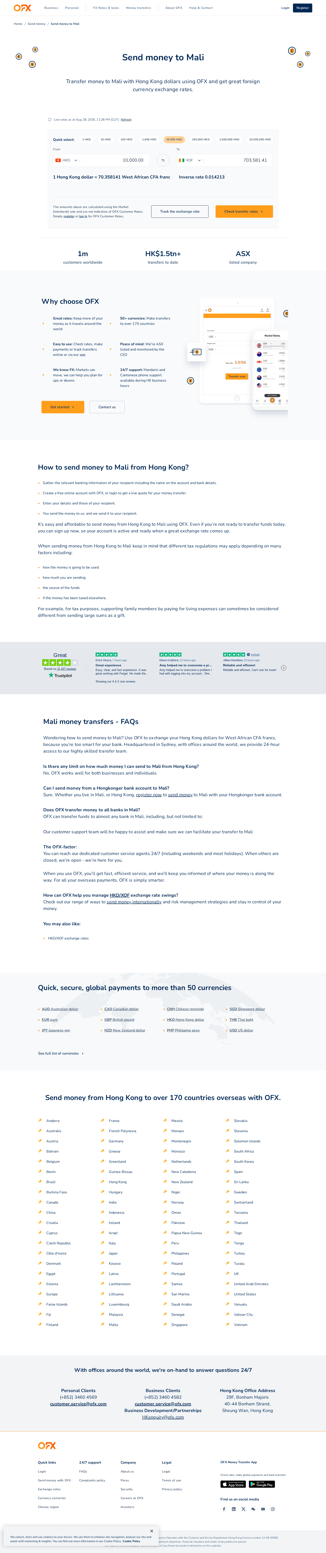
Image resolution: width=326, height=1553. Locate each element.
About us (127, 1471)
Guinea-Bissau (120, 1171)
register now (149, 795)
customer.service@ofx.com (78, 1404)
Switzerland (243, 1202)
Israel (113, 1233)
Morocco (178, 1151)
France (114, 1120)
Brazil (50, 1182)
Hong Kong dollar (185, 1019)
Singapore (179, 1324)
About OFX (173, 8)
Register (303, 8)
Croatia (52, 1222)
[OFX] (22, 8)
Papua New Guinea (186, 1233)
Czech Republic (58, 1243)
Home (18, 24)
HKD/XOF (120, 895)
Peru (175, 1243)
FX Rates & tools (106, 8)
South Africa (244, 1151)
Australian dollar (60, 1009)
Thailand (241, 1222)
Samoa (176, 1284)
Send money (36, 24)
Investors (127, 1507)
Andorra (52, 1120)
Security (127, 1489)
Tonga (239, 1243)
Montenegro (181, 1141)
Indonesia (116, 1212)
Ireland (114, 1222)
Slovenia (241, 1131)
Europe (52, 1294)
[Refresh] (50, 120)
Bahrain (52, 1151)
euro (49, 1019)
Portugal (178, 1273)
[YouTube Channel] (263, 1509)
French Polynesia (122, 1131)
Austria (52, 1141)
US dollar (241, 1030)
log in (83, 216)
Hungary (115, 1192)
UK (236, 1273)
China (50, 1212)
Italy (112, 1243)
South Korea (244, 1161)
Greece (114, 1151)
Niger (175, 1192)
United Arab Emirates (251, 1284)
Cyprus (52, 1233)
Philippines (180, 1253)
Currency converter (52, 1498)
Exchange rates (49, 1489)
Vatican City (243, 1314)
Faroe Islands (57, 1304)
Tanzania (241, 1212)
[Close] (152, 1531)
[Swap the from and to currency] (163, 160)
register (69, 216)
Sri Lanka (241, 1182)
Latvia (113, 1273)
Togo (238, 1233)
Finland (52, 1324)
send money (180, 795)
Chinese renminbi (185, 1009)
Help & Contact (201, 8)
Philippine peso (183, 1030)
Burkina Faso (56, 1192)
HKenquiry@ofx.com (163, 1417)
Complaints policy (92, 1480)
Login (42, 1471)
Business (51, 8)
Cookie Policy (131, 1541)
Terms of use (171, 1480)
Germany (116, 1141)
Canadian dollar (121, 1009)
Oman (176, 1212)
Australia (53, 1131)
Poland (177, 1263)
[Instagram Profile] (272, 1509)
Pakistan (178, 1222)
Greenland (117, 1161)
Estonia (52, 1284)
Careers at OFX (132, 1498)
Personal (72, 8)
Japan (113, 1253)
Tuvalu (239, 1263)
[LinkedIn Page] (233, 1509)
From (56, 149)
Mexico (177, 1120)
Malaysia (116, 1314)
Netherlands (181, 1161)
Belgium (53, 1161)
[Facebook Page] (224, 1509)
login (113, 493)
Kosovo (115, 1263)
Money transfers (138, 8)
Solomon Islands (247, 1141)
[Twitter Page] (243, 1509)
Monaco (177, 1131)
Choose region (48, 1507)
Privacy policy (172, 1489)
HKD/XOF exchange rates (68, 938)
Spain (238, 1171)
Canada (52, 1202)
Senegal (178, 1314)
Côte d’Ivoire (56, 1253)
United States (245, 1294)
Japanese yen (56, 1030)
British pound (119, 1019)
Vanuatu (240, 1304)
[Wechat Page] (253, 1509)
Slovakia (240, 1120)
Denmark (53, 1263)
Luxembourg (119, 1304)
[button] (87, 139)
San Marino (180, 1294)
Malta (113, 1324)
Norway (177, 1202)
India (112, 1202)
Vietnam (240, 1324)
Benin (51, 1171)
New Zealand (181, 1182)
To (178, 149)
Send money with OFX (54, 1480)
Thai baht (241, 1019)
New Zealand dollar (124, 1030)
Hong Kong (118, 1182)
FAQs (83, 1471)
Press (125, 1480)
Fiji (48, 1314)
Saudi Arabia (181, 1304)
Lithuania (116, 1294)
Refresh (126, 120)
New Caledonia (183, 1171)
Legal (166, 1471)
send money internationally (134, 902)
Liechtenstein (120, 1284)
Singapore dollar (247, 1009)
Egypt (50, 1273)
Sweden (240, 1192)
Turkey (239, 1253)
